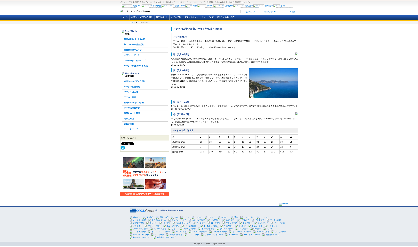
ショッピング (207, 17)
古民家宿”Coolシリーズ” (166, 237)
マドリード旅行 (154, 226)
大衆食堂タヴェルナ (133, 50)
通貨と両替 (129, 124)
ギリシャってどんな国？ (142, 17)
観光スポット (162, 17)
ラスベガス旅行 (263, 232)
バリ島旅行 (215, 220)
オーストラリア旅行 (251, 235)
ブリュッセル (257, 226)
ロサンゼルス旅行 (219, 232)
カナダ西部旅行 (176, 235)
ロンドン (153, 223)
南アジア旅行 (138, 223)
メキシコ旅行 (193, 235)
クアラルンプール (159, 220)
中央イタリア (231, 223)
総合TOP (137, 217)
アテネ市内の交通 (132, 108)
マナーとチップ (131, 129)
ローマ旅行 (215, 223)
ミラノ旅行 (247, 223)
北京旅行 (211, 217)
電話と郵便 (129, 118)
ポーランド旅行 (208, 229)
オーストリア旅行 (210, 226)
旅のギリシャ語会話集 (134, 44)
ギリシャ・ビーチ (132, 55)
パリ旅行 (166, 223)
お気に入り (251, 11)
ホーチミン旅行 (139, 220)
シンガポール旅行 (179, 220)
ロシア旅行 (243, 229)
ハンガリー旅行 (189, 229)
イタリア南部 (279, 223)
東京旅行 (150, 217)
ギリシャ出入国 (131, 92)
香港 (236, 217)
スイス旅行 (228, 226)
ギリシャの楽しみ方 (225, 17)
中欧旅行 (257, 229)
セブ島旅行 (244, 220)
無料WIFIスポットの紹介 (135, 39)
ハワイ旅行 (159, 235)
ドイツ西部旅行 (191, 226)
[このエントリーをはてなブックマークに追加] (123, 148)
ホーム (125, 17)
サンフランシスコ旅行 (242, 232)
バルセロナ (137, 226)
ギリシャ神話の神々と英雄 (136, 66)
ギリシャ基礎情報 (132, 87)
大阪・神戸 (164, 217)
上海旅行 (198, 217)
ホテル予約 (176, 17)
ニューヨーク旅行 (199, 232)
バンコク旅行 (249, 217)
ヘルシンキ (272, 226)
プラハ (174, 229)
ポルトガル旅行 (173, 226)
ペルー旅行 (233, 235)
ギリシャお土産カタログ (135, 60)
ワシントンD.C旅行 (141, 235)
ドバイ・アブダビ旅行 (161, 232)
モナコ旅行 (200, 223)
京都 (176, 217)
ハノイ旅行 (264, 217)
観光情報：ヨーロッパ (142, 237)
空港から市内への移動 (134, 102)
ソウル (186, 217)
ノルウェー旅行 (159, 229)
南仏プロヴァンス (183, 223)
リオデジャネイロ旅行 (214, 235)
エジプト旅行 (181, 232)
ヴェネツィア (262, 223)
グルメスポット (191, 17)
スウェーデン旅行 (140, 229)
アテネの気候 (130, 97)
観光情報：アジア (272, 235)
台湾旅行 (224, 217)
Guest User (142, 11)
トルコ (269, 229)
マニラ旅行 (229, 220)
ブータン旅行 (275, 220)
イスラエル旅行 (139, 232)
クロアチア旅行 (226, 229)
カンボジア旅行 (198, 220)
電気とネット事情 (132, 113)
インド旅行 (259, 220)
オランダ (242, 226)
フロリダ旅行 (280, 232)
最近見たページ (270, 11)
